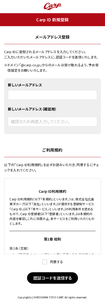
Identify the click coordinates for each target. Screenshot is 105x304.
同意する (56, 261)
